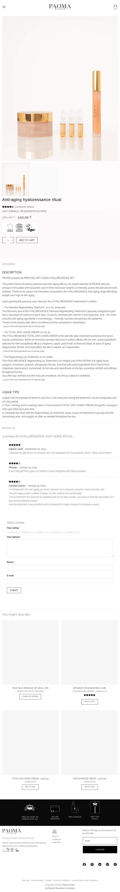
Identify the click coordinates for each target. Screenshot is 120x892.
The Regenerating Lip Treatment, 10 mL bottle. (28, 357)
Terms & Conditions (61, 880)
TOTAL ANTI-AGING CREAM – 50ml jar (30, 778)
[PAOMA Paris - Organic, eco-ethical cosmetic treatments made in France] (60, 7)
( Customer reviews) (24, 207)
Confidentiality (37, 880)
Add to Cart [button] (89, 701)
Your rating (13, 528)
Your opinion (14, 537)
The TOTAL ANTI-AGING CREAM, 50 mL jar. (27, 332)
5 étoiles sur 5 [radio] (72, 532)
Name (10, 562)
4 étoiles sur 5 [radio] (57, 532)
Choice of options (30, 696)
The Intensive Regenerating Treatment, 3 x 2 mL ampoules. (35, 307)
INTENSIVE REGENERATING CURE (89, 688)
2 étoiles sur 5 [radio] (27, 532)
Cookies (48, 880)
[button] (4, 6)
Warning (25, 880)
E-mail (11, 575)
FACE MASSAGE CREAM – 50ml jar (89, 778)
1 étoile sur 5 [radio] (13, 532)
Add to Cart (27, 240)
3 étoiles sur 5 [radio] (42, 532)
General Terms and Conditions (84, 880)
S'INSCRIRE (100, 850)
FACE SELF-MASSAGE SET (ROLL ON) (30, 688)
